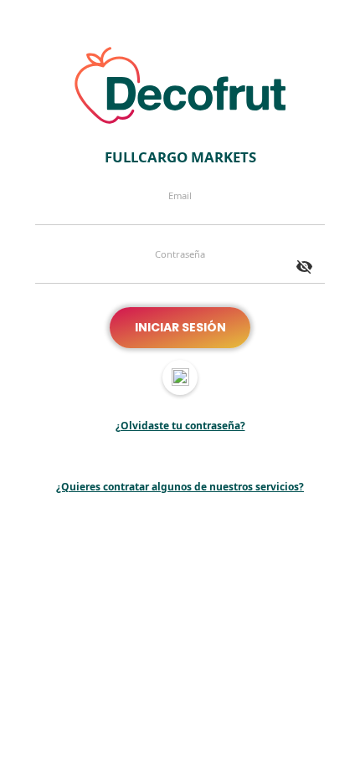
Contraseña (180, 254)
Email (180, 196)
